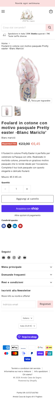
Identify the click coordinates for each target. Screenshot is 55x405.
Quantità (5, 183)
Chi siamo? (27, 374)
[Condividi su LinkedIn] (15, 226)
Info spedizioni (41, 371)
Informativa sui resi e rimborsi (17, 371)
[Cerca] (50, 27)
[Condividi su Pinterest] (20, 226)
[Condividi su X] (9, 226)
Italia (26, 326)
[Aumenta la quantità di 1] (27, 189)
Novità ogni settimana (27, 3)
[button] (7, 111)
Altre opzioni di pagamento (27, 215)
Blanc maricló (8, 137)
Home (4, 43)
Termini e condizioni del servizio (25, 368)
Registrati (45, 304)
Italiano (26, 318)
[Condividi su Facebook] (3, 226)
